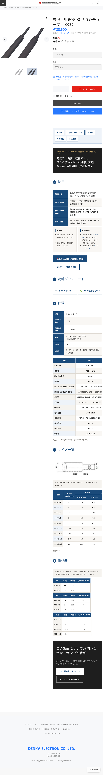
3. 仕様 (90, 132)
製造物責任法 (34, 729)
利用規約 (45, 729)
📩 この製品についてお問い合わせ (70, 259)
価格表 (52, 724)
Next (46, 39)
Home (6, 7)
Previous (5, 39)
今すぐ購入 (77, 103)
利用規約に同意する (64, 96)
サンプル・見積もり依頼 (66, 267)
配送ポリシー (68, 729)
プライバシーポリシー (51, 733)
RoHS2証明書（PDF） (90, 290)
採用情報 (44, 724)
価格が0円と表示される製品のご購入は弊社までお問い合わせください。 (77, 78)
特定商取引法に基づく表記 (67, 724)
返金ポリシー (56, 729)
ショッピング (63, 32)
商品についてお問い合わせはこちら (79, 111)
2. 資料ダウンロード (74, 132)
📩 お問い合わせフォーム (70, 671)
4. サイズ (60, 139)
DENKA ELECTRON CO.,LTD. (51, 749)
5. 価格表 (72, 139)
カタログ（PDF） (63, 290)
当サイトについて (32, 724)
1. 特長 (59, 132)
